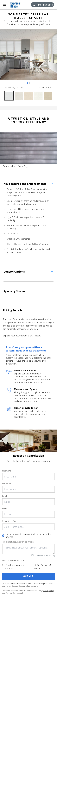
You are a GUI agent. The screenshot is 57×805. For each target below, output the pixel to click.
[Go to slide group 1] (27, 83)
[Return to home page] (18, 5)
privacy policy (33, 586)
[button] (4, 4)
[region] (28, 57)
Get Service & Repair (42, 566)
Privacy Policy (48, 590)
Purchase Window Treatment (13, 566)
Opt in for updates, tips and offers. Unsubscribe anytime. (28, 535)
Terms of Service (12, 593)
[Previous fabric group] (39, 87)
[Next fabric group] (52, 87)
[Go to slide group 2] (29, 83)
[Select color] (9, 95)
